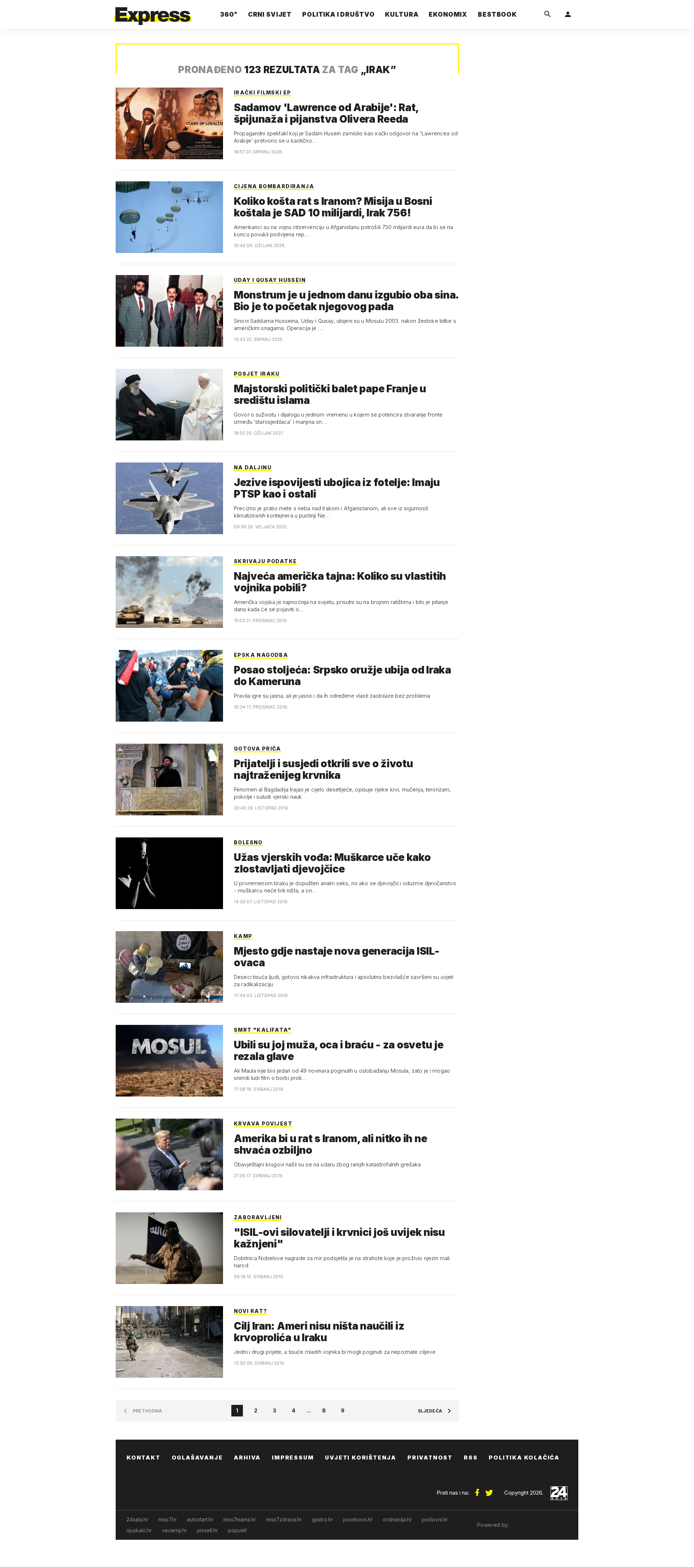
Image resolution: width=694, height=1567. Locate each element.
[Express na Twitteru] (489, 1490)
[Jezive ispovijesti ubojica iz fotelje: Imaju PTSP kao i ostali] (169, 498)
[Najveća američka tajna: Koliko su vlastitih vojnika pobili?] (169, 592)
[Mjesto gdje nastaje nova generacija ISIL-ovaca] (169, 967)
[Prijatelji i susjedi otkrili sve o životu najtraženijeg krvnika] (169, 779)
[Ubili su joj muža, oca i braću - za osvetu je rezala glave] (169, 1061)
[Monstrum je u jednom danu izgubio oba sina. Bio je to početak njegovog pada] (169, 311)
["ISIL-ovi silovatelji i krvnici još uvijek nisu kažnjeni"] (169, 1248)
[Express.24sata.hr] (153, 12)
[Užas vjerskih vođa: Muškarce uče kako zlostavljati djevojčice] (169, 873)
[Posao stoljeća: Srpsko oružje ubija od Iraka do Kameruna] (169, 686)
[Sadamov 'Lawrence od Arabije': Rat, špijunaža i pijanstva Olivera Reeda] (169, 123)
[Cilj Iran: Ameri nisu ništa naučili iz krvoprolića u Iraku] (169, 1342)
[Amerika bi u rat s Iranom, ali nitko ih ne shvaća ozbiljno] (169, 1154)
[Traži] (547, 14)
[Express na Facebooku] (477, 1490)
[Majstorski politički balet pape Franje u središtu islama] (169, 404)
